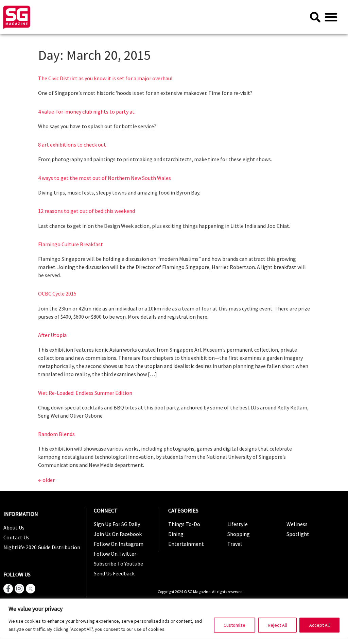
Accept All (319, 625)
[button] (331, 17)
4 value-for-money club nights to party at (86, 111)
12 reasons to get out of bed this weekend (86, 210)
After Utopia (52, 335)
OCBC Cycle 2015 (57, 293)
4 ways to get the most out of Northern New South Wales (104, 177)
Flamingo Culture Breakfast (70, 244)
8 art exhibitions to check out (72, 144)
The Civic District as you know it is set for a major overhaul (105, 78)
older (46, 479)
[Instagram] (19, 588)
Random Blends (56, 434)
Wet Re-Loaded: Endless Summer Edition (85, 392)
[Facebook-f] (8, 588)
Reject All (277, 625)
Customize (234, 625)
